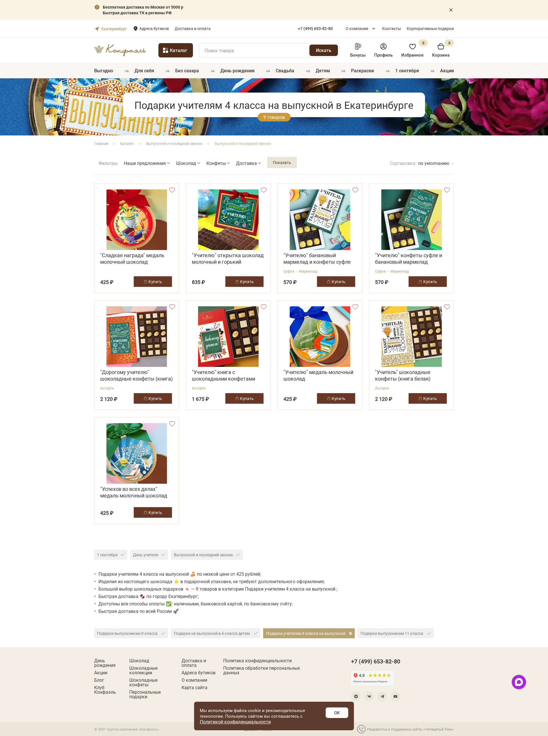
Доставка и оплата (193, 28)
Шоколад (139, 660)
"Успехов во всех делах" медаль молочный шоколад (133, 492)
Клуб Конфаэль (105, 689)
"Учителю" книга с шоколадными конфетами (223, 375)
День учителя (145, 554)
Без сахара (187, 70)
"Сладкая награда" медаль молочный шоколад (132, 258)
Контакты (391, 28)
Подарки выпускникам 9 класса (127, 633)
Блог (99, 680)
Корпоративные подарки (430, 28)
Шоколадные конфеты (143, 682)
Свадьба (285, 70)
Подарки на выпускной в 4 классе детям (212, 633)
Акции (447, 70)
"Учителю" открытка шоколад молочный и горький (228, 258)
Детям (323, 70)
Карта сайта (194, 687)
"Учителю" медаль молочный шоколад (318, 375)
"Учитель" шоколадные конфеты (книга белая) (402, 375)
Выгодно (103, 70)
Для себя (144, 70)
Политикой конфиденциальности (235, 722)
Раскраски (362, 70)
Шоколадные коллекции (143, 670)
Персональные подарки (145, 694)
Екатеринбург (114, 28)
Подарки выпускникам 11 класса (392, 633)
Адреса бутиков (154, 28)
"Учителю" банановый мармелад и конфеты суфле (317, 258)
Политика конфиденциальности (257, 660)
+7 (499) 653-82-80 (375, 661)
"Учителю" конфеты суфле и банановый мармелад (408, 258)
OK (337, 712)
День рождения (237, 70)
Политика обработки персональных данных (261, 670)
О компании (357, 28)
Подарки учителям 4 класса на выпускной (306, 633)
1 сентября (407, 70)
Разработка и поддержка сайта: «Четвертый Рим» (410, 729)
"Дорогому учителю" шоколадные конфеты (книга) (136, 375)
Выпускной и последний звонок (203, 554)
